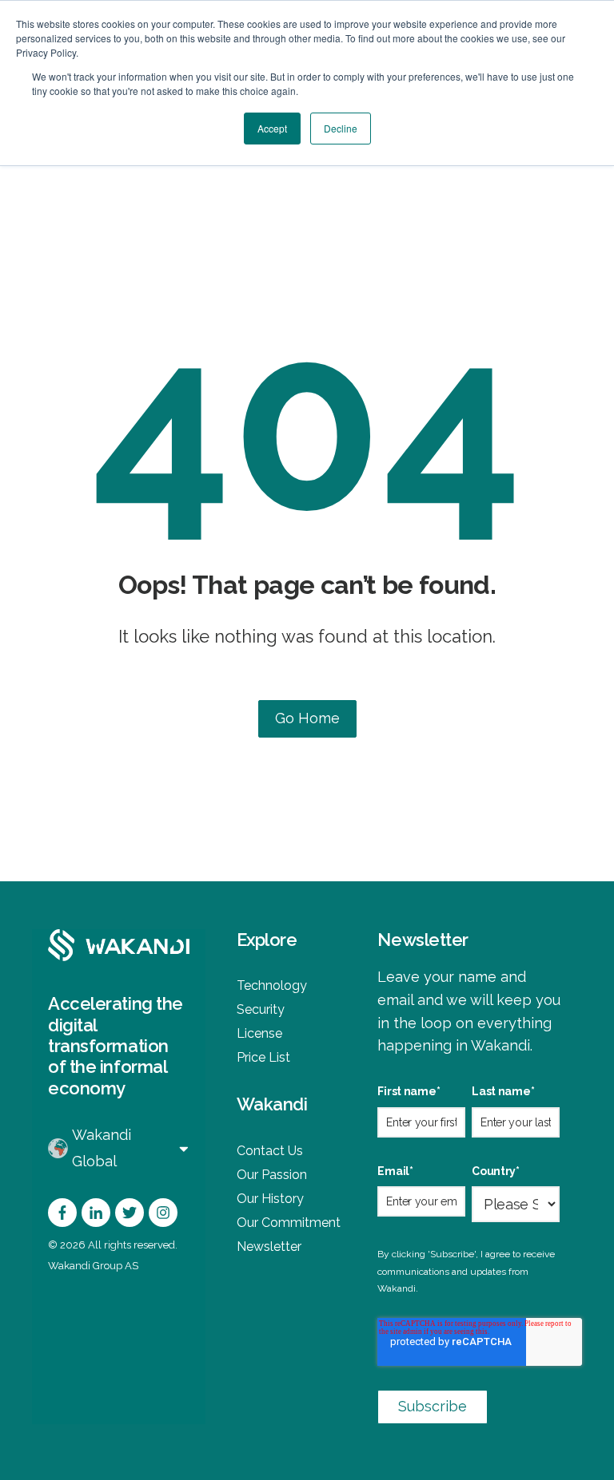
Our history (270, 1198)
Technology (272, 985)
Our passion (272, 1174)
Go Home (307, 718)
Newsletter (269, 1246)
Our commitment (289, 1222)
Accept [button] (272, 128)
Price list (263, 1057)
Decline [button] (340, 128)
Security (261, 1009)
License (259, 1033)
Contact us (270, 1150)
